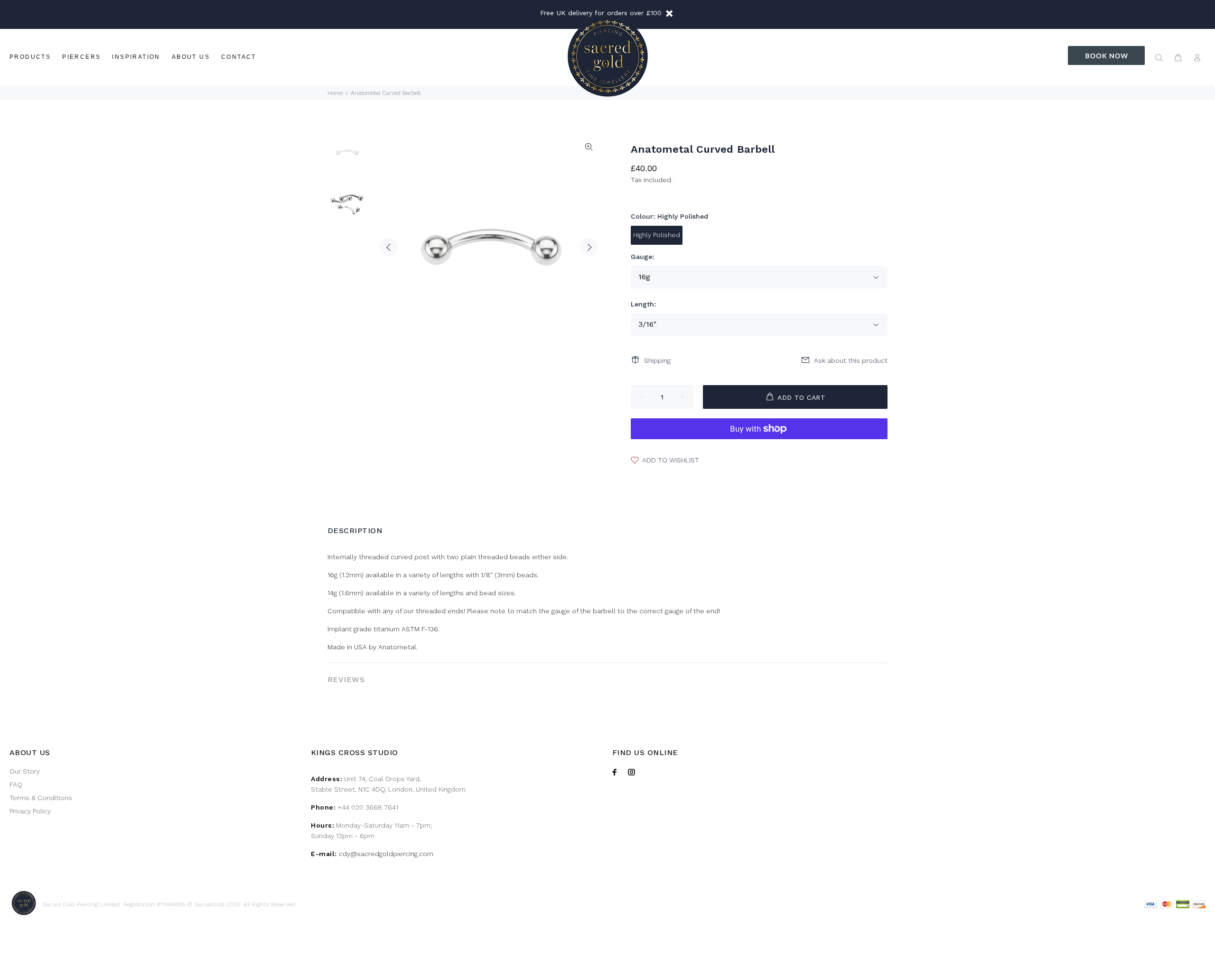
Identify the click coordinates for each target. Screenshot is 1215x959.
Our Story (24, 771)
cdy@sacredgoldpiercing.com (386, 854)
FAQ (15, 784)
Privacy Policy (30, 811)
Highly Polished (656, 235)
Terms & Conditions (40, 798)
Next (589, 247)
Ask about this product (851, 360)
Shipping (657, 360)
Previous (389, 247)
